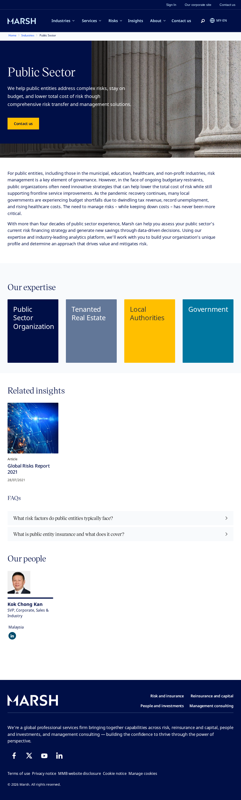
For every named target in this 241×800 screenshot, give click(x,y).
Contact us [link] (227, 5)
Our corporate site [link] (198, 5)
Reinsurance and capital (212, 696)
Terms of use (19, 773)
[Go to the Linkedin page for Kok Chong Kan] (12, 636)
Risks (113, 20)
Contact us (181, 20)
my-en (221, 20)
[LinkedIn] (59, 755)
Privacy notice (44, 773)
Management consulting (211, 705)
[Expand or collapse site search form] (203, 21)
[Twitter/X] (29, 755)
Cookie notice (115, 773)
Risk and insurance (167, 696)
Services (89, 20)
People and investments (162, 705)
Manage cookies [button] (143, 773)
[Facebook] (14, 755)
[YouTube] (44, 755)
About (155, 20)
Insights (135, 20)
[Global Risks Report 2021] (33, 428)
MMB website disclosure (79, 773)
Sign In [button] (171, 5)
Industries (61, 20)
